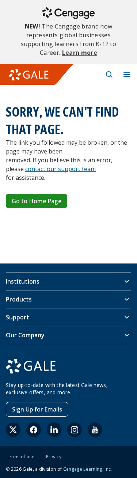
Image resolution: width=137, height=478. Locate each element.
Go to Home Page (36, 201)
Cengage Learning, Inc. (87, 469)
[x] (13, 429)
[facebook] (33, 429)
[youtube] (95, 429)
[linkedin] (54, 429)
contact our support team (60, 169)
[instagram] (74, 429)
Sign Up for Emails (37, 409)
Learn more (79, 53)
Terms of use (20, 457)
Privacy (53, 457)
